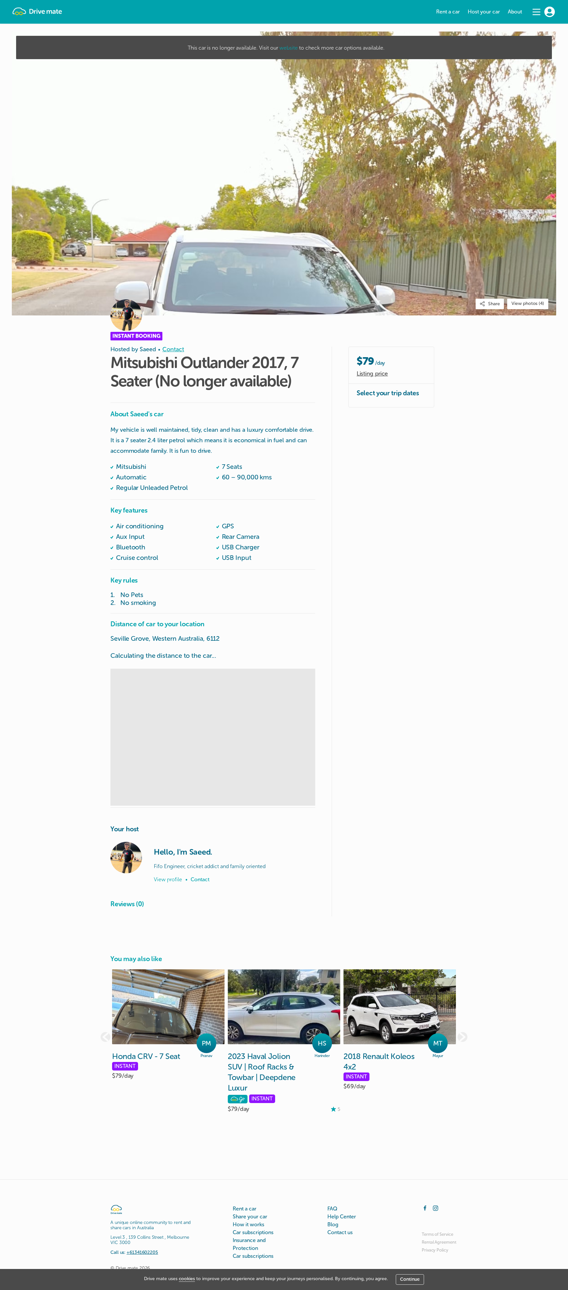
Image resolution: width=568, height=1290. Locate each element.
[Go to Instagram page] (435, 1207)
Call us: (134, 1252)
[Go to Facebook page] (425, 1207)
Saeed (148, 349)
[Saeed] (126, 857)
